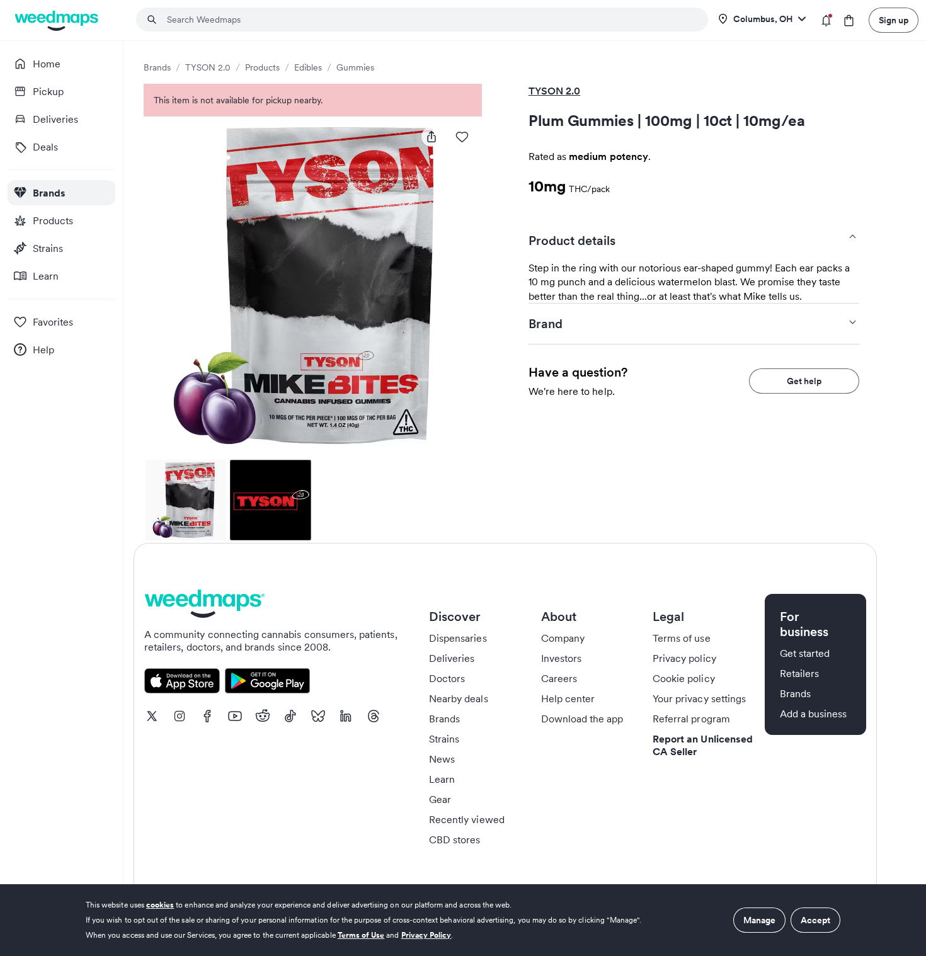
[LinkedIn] (345, 716)
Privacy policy (684, 658)
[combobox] (429, 19)
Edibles (308, 67)
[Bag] (849, 20)
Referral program (691, 718)
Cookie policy (684, 678)
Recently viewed (467, 819)
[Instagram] (179, 716)
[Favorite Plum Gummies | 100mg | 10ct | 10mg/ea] (462, 137)
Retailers (799, 673)
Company (563, 638)
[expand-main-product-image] (313, 286)
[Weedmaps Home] (57, 20)
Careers (559, 678)
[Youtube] (235, 716)
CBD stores (455, 839)
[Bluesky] (318, 716)
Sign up (893, 20)
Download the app (582, 718)
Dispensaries (458, 638)
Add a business (813, 713)
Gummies (355, 67)
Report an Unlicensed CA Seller (703, 745)
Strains (444, 738)
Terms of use (682, 638)
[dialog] (463, 920)
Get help (804, 381)
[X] (151, 716)
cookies (160, 904)
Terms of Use (361, 935)
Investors (561, 658)
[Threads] (373, 716)
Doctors (447, 678)
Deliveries (452, 658)
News (442, 759)
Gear (440, 799)
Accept (815, 920)
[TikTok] (290, 716)
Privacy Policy (426, 935)
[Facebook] (207, 716)
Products (262, 67)
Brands (157, 67)
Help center (568, 698)
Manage (759, 920)
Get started (805, 653)
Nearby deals (458, 698)
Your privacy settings (699, 698)
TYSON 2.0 (208, 67)
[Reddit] (262, 716)
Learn (442, 779)
